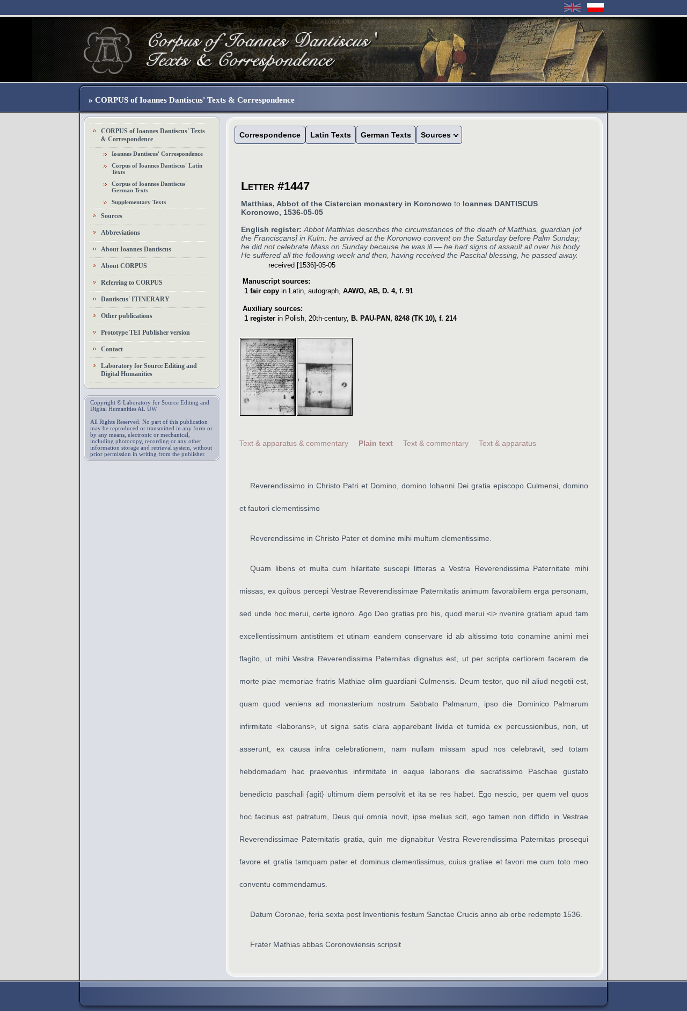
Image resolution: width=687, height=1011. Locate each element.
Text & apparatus (507, 443)
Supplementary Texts (139, 202)
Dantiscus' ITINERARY (135, 299)
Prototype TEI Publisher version (145, 332)
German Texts (386, 135)
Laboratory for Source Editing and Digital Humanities (149, 370)
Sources (111, 216)
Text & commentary (436, 443)
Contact (112, 349)
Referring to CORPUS (132, 282)
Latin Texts (330, 135)
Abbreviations (120, 232)
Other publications (126, 316)
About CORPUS (124, 266)
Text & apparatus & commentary (293, 443)
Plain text (376, 443)
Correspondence (270, 135)
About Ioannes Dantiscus (136, 249)
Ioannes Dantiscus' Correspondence (157, 153)
